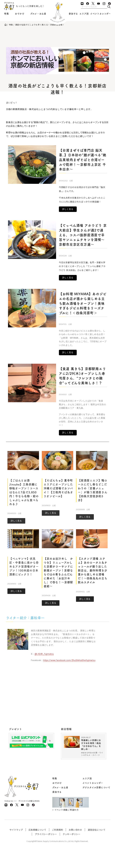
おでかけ (19, 14)
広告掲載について (37, 829)
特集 (6, 14)
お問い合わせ (75, 829)
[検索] (108, 7)
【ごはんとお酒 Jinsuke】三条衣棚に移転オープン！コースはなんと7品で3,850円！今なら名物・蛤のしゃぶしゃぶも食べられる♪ (24, 492)
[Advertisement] (57, 36)
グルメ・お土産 (38, 14)
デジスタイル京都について (96, 787)
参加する (73, 14)
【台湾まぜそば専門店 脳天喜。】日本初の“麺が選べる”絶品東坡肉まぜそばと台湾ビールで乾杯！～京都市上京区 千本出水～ (82, 160)
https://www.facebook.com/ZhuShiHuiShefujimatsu (69, 660)
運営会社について (96, 829)
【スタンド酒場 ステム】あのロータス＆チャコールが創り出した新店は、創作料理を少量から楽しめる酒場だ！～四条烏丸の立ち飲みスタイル (92, 570)
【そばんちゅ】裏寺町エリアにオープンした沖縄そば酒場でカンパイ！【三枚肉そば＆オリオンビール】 (58, 488)
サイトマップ (16, 829)
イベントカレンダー (100, 14)
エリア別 (84, 14)
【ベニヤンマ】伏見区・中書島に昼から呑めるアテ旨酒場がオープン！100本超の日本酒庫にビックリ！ (24, 566)
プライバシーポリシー (46, 834)
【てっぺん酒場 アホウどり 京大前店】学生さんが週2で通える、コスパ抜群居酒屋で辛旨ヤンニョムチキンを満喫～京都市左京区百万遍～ (83, 235)
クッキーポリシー (71, 834)
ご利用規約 (57, 829)
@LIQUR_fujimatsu (44, 654)
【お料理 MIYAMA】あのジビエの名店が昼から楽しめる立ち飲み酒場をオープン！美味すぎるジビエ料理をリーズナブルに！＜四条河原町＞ (82, 303)
